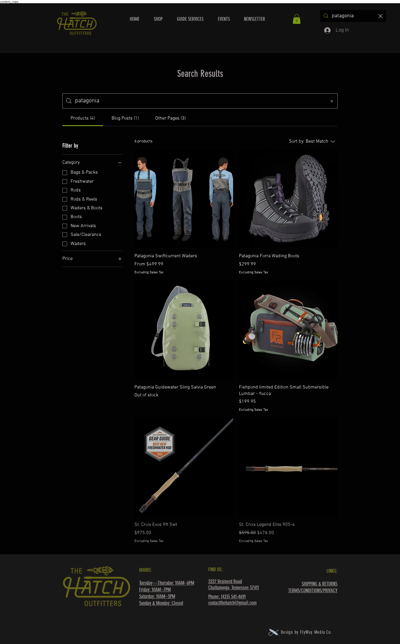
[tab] (82, 118)
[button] (297, 19)
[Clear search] (380, 16)
